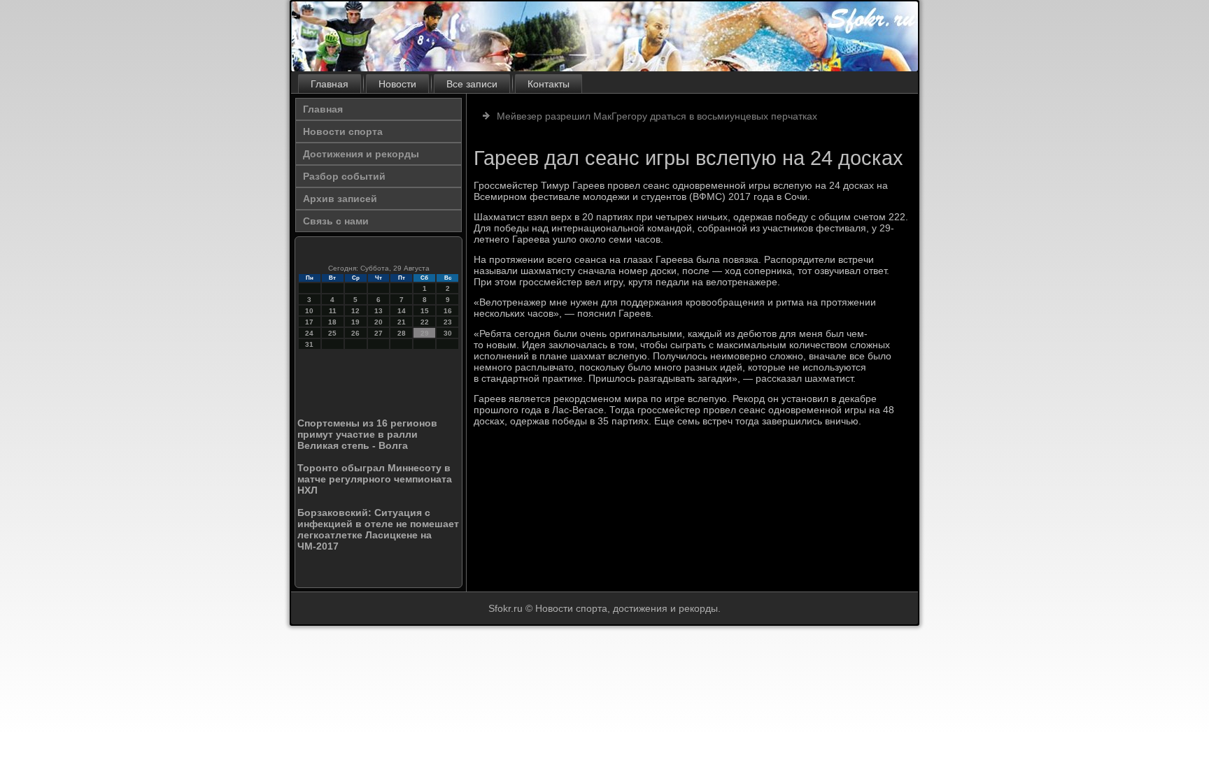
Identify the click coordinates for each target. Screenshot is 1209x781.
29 (424, 333)
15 (424, 311)
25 (332, 333)
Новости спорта (343, 131)
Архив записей (340, 198)
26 (355, 333)
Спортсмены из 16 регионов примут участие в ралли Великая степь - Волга (367, 434)
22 (424, 322)
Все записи (471, 83)
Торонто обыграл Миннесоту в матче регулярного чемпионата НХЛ (374, 479)
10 (309, 311)
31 (309, 344)
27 (378, 333)
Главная (329, 83)
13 (378, 311)
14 (401, 311)
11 (333, 311)
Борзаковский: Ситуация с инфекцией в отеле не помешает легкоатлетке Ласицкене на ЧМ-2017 (378, 529)
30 (448, 333)
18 (332, 322)
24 (309, 333)
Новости (397, 83)
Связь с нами (336, 221)
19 (355, 322)
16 (448, 311)
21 (401, 322)
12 (355, 311)
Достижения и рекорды (361, 153)
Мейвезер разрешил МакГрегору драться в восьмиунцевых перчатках (657, 116)
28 (401, 333)
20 (378, 322)
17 (309, 322)
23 (448, 322)
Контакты (549, 83)
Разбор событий (344, 176)
